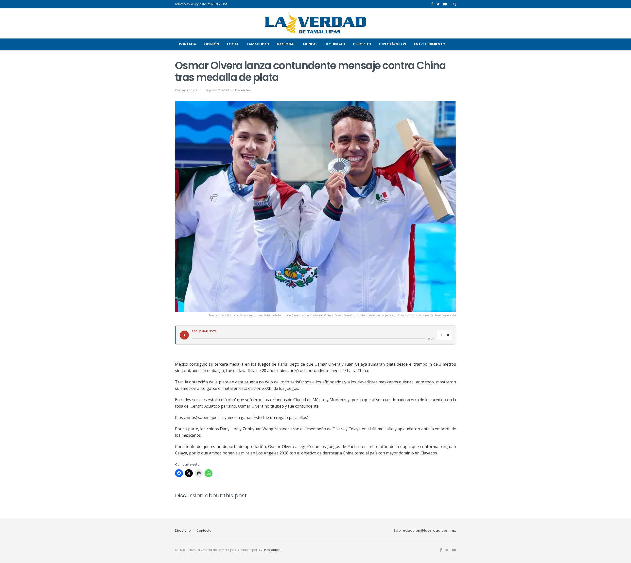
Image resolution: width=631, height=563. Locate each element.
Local (233, 44)
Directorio (183, 530)
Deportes (362, 44)
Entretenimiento (429, 44)
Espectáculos (392, 44)
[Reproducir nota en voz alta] (184, 335)
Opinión (211, 44)
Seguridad (335, 44)
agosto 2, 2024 (217, 90)
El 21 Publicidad (269, 550)
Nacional (286, 44)
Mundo (310, 44)
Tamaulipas (257, 44)
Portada (187, 44)
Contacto (203, 530)
